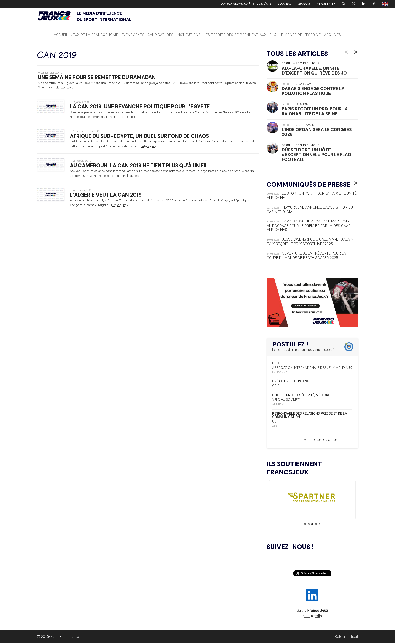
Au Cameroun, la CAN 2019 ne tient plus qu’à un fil (139, 165)
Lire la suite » (64, 87)
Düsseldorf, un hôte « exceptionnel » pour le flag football (316, 154)
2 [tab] (309, 524)
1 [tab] (305, 524)
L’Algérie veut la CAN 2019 (106, 195)
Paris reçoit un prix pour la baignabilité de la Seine (315, 111)
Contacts (264, 3)
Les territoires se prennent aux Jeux (240, 35)
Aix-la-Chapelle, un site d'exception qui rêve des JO (314, 70)
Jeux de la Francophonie (94, 35)
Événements (132, 35)
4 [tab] (316, 524)
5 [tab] (319, 524)
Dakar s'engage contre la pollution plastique (313, 91)
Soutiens (285, 3)
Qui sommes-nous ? (235, 3)
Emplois (304, 3)
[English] (385, 3)
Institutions (189, 35)
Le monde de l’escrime (300, 35)
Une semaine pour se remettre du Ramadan (97, 77)
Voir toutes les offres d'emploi (328, 439)
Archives (332, 35)
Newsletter (326, 3)
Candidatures (160, 35)
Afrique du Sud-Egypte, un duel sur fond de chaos (139, 136)
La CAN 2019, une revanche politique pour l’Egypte (140, 106)
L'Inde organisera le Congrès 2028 (317, 132)
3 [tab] (312, 524)
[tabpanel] (312, 498)
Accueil (61, 35)
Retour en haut (346, 636)
